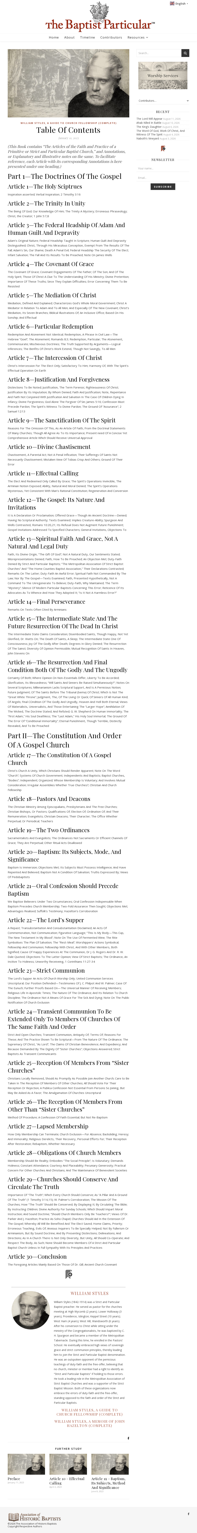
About (69, 37)
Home (54, 37)
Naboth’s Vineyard (147, 138)
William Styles (90, 1293)
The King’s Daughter (149, 127)
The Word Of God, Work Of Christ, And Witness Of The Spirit (160, 132)
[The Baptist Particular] (98, 17)
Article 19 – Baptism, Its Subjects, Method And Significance (108, 1483)
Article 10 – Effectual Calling (66, 1480)
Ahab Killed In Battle (148, 123)
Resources (136, 37)
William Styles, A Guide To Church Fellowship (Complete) (69, 123)
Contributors (111, 37)
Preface (14, 1478)
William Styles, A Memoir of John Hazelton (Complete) (89, 1423)
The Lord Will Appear (149, 118)
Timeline (87, 37)
